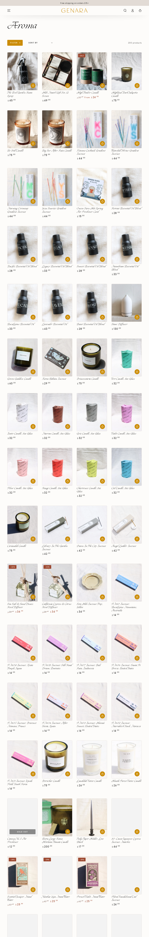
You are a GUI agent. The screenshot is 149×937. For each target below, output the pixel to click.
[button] (125, 10)
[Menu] (9, 10)
